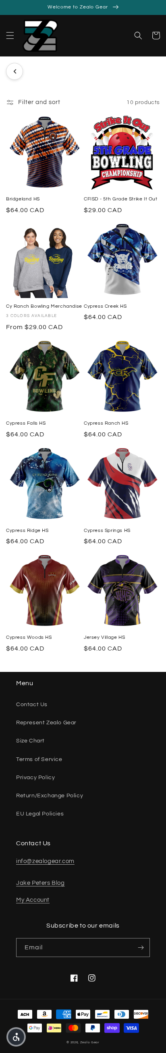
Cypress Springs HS (107, 530)
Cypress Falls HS (26, 423)
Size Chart (30, 741)
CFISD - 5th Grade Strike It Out (121, 199)
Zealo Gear (90, 1042)
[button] (10, 35)
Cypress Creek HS (105, 306)
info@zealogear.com (45, 861)
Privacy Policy (35, 777)
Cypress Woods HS (29, 637)
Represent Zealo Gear (46, 723)
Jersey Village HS (104, 637)
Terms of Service (39, 759)
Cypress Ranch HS (106, 423)
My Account (33, 900)
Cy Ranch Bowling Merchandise (44, 306)
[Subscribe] (140, 947)
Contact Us (32, 704)
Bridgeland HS (23, 199)
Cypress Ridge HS (27, 530)
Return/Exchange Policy (49, 796)
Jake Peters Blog (40, 883)
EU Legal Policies (40, 814)
